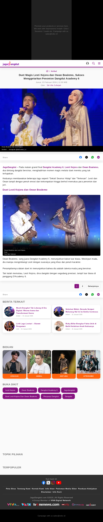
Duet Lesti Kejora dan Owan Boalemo (25, 189)
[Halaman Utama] (10, 63)
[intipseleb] (78, 504)
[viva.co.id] (13, 504)
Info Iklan (50, 489)
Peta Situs (11, 489)
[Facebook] (43, 482)
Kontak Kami (38, 489)
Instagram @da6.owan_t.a (17, 149)
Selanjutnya (93, 286)
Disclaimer (46, 492)
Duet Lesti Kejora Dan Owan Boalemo (21, 396)
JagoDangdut (9, 167)
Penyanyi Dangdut (51, 396)
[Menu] (99, 63)
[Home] (48, 71)
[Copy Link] (99, 157)
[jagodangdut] (91, 504)
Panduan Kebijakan (87, 489)
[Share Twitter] (87, 157)
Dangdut (68, 396)
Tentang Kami (24, 489)
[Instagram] (53, 482)
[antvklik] (65, 504)
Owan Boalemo (90, 167)
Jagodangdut (69, 390)
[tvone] (46, 504)
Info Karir (57, 492)
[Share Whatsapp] (92, 157)
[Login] (87, 63)
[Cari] (93, 63)
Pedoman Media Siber (66, 489)
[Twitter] (48, 482)
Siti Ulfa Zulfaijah (54, 85)
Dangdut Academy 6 (53, 167)
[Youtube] (58, 482)
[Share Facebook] (81, 157)
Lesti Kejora (71, 167)
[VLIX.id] (26, 504)
